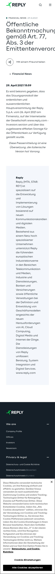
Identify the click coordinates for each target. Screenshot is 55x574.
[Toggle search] (40, 5)
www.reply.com (26, 373)
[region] (27, 526)
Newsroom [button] (11, 448)
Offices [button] (9, 437)
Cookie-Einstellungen (27, 560)
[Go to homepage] (16, 5)
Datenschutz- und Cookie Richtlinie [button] (23, 465)
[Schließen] (51, 481)
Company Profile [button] (14, 431)
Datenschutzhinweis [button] (21, 470)
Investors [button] (10, 443)
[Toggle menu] (50, 5)
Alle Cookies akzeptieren (27, 568)
